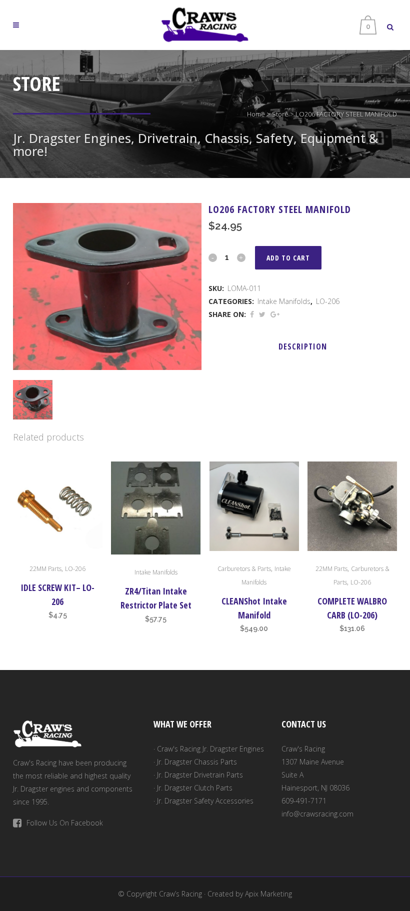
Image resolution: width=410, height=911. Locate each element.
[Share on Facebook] (252, 314)
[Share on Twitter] (262, 314)
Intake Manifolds (284, 301)
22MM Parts (46, 568)
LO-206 (328, 301)
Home (256, 114)
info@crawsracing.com (318, 813)
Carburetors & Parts (244, 568)
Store (280, 114)
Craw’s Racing (180, 893)
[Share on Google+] (275, 314)
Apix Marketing (268, 893)
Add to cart (288, 257)
